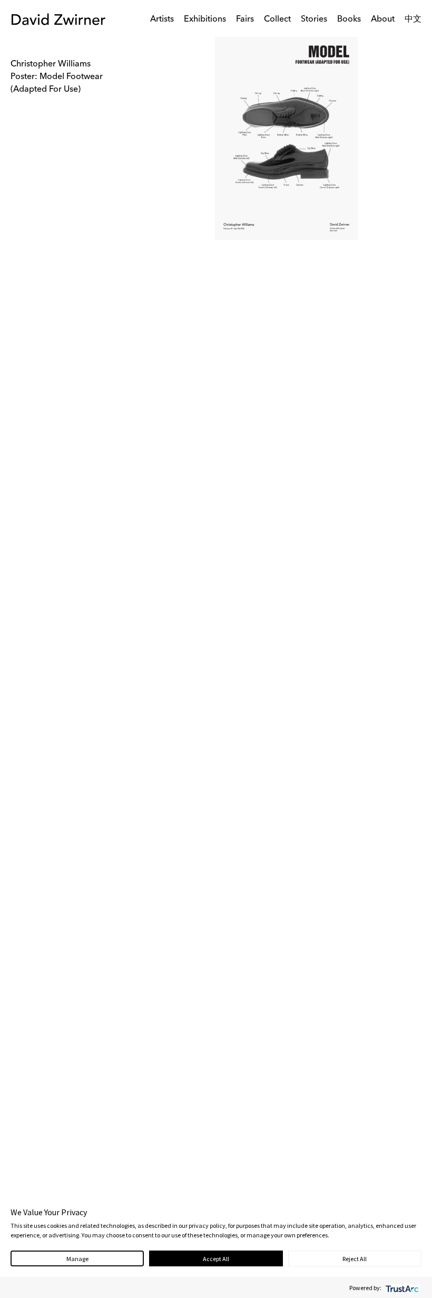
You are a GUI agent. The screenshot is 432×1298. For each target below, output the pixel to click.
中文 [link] (413, 19)
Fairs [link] (245, 19)
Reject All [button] (354, 1259)
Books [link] (349, 19)
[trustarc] (401, 1287)
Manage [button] (77, 1259)
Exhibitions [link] (205, 19)
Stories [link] (314, 19)
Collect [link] (277, 19)
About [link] (383, 19)
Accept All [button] (216, 1259)
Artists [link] (162, 19)
